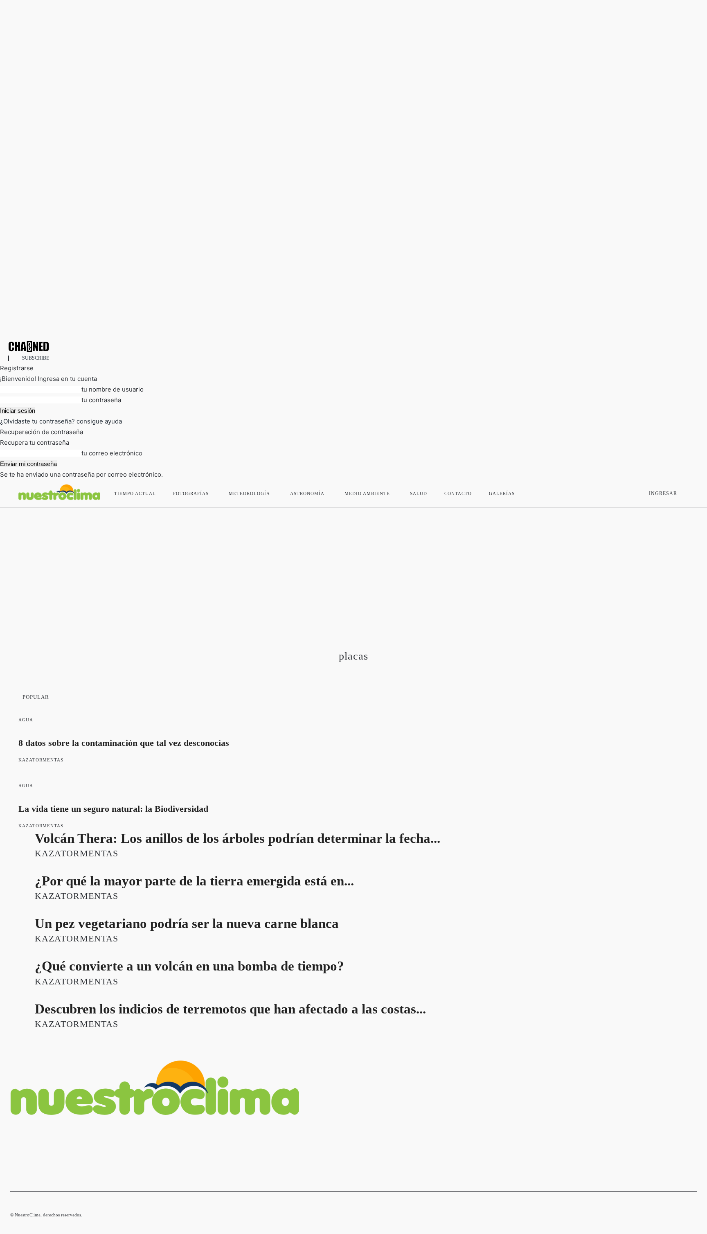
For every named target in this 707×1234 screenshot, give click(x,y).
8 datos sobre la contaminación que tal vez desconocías (123, 743)
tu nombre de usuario (112, 389)
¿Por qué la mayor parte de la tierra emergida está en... (194, 881)
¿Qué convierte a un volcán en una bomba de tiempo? (189, 966)
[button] (687, 492)
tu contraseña (101, 400)
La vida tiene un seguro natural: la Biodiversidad (113, 809)
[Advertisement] (353, 568)
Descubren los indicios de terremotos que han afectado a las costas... (230, 1009)
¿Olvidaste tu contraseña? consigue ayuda (61, 421)
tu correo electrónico (111, 453)
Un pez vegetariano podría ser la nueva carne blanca (187, 923)
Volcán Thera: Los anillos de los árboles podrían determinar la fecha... (237, 838)
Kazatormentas (40, 759)
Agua (25, 719)
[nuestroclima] (353, 346)
